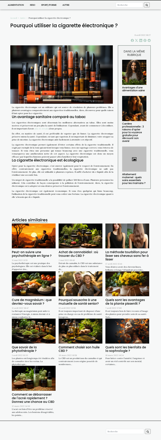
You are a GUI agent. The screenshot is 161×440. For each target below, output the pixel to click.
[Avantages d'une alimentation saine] (134, 72)
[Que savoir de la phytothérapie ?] (34, 330)
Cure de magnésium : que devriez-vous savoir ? (32, 302)
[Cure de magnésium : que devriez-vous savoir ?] (34, 283)
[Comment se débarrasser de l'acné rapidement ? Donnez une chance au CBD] (34, 378)
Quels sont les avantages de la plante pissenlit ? (125, 302)
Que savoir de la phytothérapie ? (24, 349)
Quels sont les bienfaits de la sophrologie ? (125, 349)
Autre (66, 5)
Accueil (13, 18)
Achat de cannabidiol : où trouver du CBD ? (78, 254)
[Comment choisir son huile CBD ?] (80, 330)
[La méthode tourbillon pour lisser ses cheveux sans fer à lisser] (127, 235)
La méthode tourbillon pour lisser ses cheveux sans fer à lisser (127, 255)
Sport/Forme (48, 5)
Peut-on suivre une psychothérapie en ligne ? (32, 254)
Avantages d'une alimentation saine (133, 89)
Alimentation (16, 5)
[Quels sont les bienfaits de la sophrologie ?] (127, 330)
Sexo (32, 5)
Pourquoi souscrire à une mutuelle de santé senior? (79, 302)
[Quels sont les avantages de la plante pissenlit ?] (127, 283)
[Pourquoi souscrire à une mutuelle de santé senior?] (80, 283)
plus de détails (41, 128)
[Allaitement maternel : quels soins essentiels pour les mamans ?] (134, 159)
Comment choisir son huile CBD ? (79, 349)
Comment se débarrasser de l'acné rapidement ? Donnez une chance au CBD (33, 398)
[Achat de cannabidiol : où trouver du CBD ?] (80, 235)
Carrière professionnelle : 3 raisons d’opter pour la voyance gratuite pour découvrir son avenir (133, 132)
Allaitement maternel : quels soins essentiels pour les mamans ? (134, 179)
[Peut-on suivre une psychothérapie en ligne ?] (34, 235)
